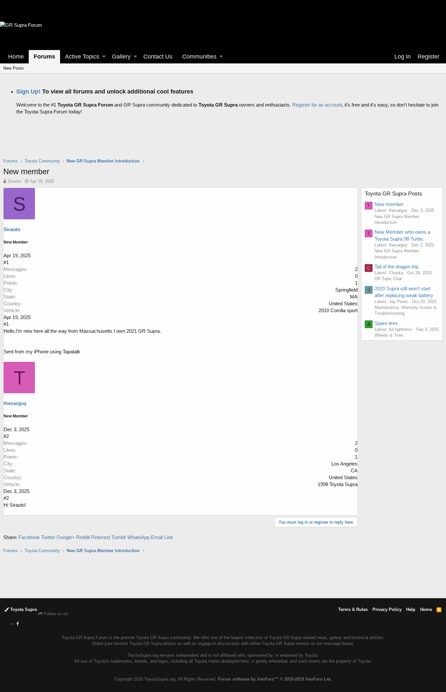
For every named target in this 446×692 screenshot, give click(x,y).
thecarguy (15, 403)
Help (410, 609)
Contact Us (157, 56)
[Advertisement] (223, 141)
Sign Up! (28, 91)
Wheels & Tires (389, 335)
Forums (44, 56)
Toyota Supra (23, 609)
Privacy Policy (387, 609)
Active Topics (82, 56)
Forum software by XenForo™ (275, 679)
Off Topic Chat (388, 278)
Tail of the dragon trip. (397, 266)
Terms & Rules (353, 609)
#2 (6, 436)
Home (16, 56)
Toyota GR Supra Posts (393, 194)
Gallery (121, 56)
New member (389, 204)
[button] (104, 56)
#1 (6, 262)
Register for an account (317, 105)
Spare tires (386, 323)
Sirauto (14, 181)
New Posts (13, 68)
